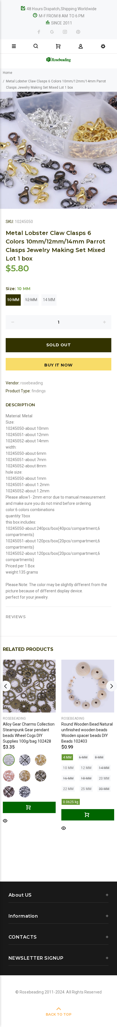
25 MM (86, 789)
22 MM (68, 789)
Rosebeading (14, 718)
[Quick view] (5, 820)
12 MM (31, 299)
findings (39, 391)
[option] (58, 150)
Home (7, 73)
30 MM (104, 789)
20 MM (104, 778)
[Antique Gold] (24, 776)
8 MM (99, 757)
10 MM (13, 299)
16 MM (68, 778)
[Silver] (8, 760)
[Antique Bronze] (40, 776)
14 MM (49, 299)
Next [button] (111, 150)
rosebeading (31, 383)
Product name (47, 1004)
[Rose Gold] (8, 776)
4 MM (67, 757)
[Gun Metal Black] (24, 791)
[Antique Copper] (8, 791)
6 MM (83, 757)
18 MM (86, 778)
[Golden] (40, 760)
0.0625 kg (70, 802)
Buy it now (58, 365)
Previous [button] (5, 150)
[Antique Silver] (24, 760)
